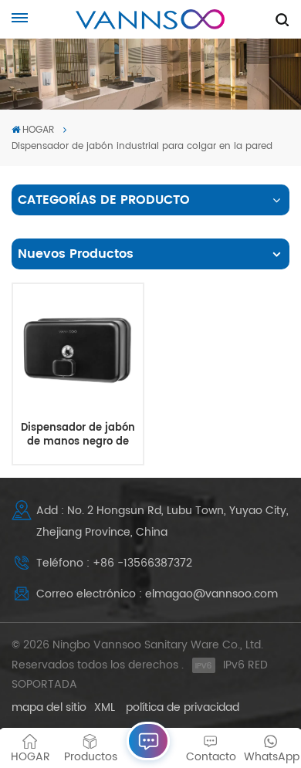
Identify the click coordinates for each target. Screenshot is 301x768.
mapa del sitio (49, 707)
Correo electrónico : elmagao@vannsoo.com (157, 594)
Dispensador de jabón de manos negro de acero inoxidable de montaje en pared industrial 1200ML (78, 434)
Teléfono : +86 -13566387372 (114, 563)
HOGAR (38, 130)
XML (104, 707)
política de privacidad (182, 707)
